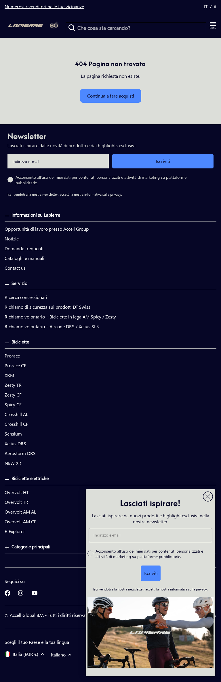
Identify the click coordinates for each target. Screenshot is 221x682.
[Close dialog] (208, 496)
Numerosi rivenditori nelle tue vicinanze (44, 6)
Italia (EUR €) (25, 654)
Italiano (58, 655)
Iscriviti (163, 161)
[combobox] (136, 27)
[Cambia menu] (212, 25)
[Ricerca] (71, 27)
